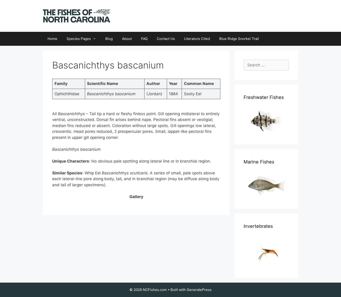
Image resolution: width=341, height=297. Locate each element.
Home (52, 38)
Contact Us (166, 38)
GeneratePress (199, 289)
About (127, 38)
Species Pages (79, 38)
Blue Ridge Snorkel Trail (239, 38)
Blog (109, 38)
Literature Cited (197, 38)
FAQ (144, 38)
